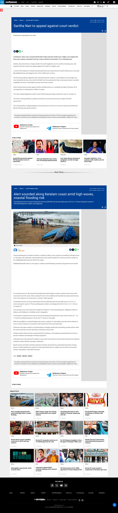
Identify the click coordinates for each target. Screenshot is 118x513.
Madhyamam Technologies (56, 507)
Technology (71, 6)
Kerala (12, 408)
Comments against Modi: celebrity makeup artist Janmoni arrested (46, 469)
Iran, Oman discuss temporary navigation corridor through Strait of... (70, 159)
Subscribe (41, 2)
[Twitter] (17, 51)
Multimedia (87, 6)
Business (47, 6)
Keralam (30, 356)
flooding (19, 356)
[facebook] (14, 51)
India (22, 6)
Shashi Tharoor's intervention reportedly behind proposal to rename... (94, 441)
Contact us (55, 499)
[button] (2, 2)
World (27, 6)
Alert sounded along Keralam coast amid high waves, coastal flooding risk (54, 196)
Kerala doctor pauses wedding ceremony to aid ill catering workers (21, 441)
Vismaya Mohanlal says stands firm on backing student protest (47, 159)
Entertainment (62, 6)
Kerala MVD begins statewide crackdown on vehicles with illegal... (94, 413)
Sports (54, 6)
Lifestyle (79, 6)
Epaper (22, 2)
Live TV (27, 2)
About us (49, 499)
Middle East (40, 6)
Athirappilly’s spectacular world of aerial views (21, 469)
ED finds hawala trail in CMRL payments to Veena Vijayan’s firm (71, 469)
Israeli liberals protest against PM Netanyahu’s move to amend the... (22, 159)
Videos (14, 154)
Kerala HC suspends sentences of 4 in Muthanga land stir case (46, 441)
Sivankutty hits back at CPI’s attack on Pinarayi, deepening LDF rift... (70, 413)
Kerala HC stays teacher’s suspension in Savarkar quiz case (96, 469)
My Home (16, 6)
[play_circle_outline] (23, 146)
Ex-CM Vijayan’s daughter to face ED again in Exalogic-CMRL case (71, 441)
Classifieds (34, 2)
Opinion (33, 6)
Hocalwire (70, 507)
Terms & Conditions (72, 499)
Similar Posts (14, 391)
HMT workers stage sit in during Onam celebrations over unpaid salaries (46, 413)
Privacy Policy (62, 499)
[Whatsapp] (19, 51)
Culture (90, 493)
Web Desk (21, 251)
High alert (24, 356)
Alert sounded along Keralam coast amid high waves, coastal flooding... (21, 413)
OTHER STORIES (16, 138)
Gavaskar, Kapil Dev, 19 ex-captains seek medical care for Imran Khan (94, 159)
